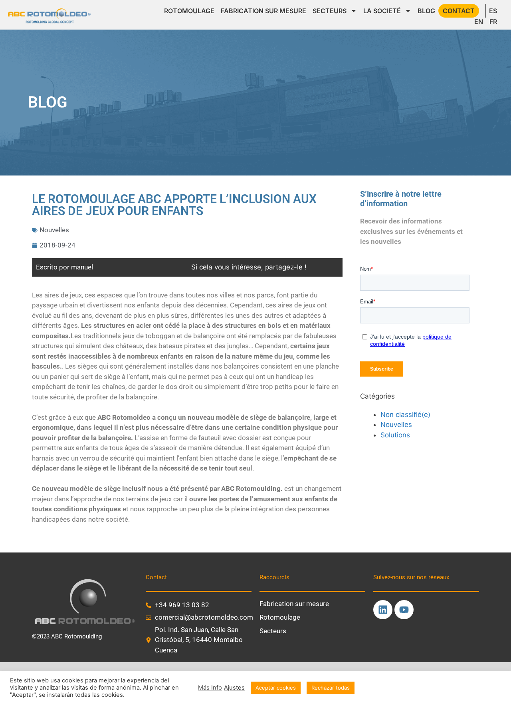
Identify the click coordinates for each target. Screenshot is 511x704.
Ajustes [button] (234, 687)
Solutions (395, 435)
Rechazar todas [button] (330, 687)
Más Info (210, 687)
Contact (459, 11)
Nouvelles (54, 230)
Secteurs (330, 11)
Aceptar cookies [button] (276, 687)
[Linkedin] (382, 609)
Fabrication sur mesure (263, 11)
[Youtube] (404, 609)
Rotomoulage (189, 11)
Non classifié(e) (405, 415)
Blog (426, 11)
